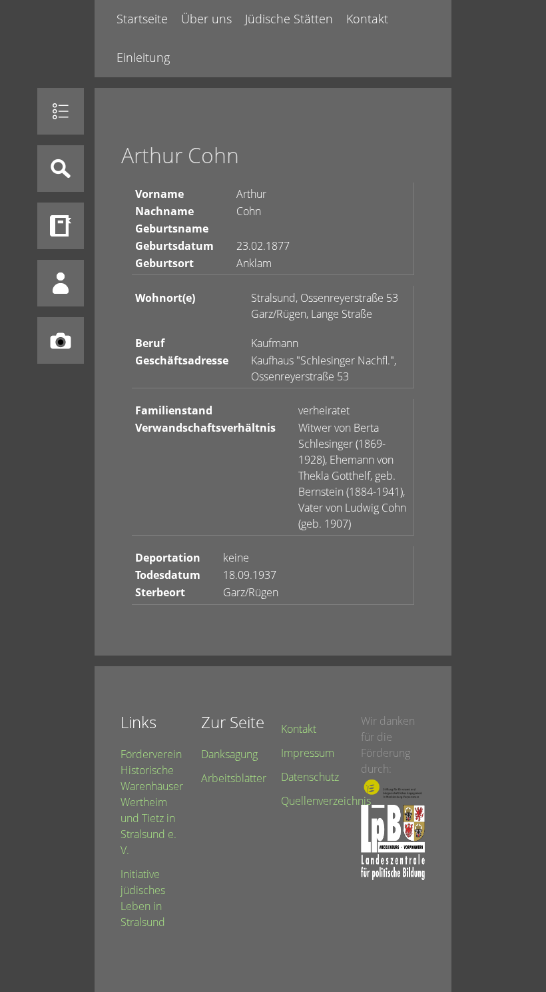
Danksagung (229, 754)
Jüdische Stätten (289, 19)
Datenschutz (310, 776)
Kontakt (367, 19)
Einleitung (143, 57)
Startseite (142, 19)
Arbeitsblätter (233, 778)
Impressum (307, 752)
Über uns (206, 19)
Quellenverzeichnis (326, 800)
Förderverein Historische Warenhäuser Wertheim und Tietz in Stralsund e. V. (152, 802)
